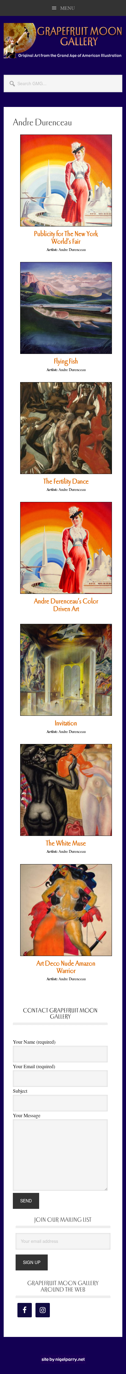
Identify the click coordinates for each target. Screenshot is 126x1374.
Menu (67, 8)
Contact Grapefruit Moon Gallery (60, 1014)
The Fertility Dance (66, 481)
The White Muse (66, 843)
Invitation (66, 723)
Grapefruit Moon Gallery (63, 40)
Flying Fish (66, 361)
